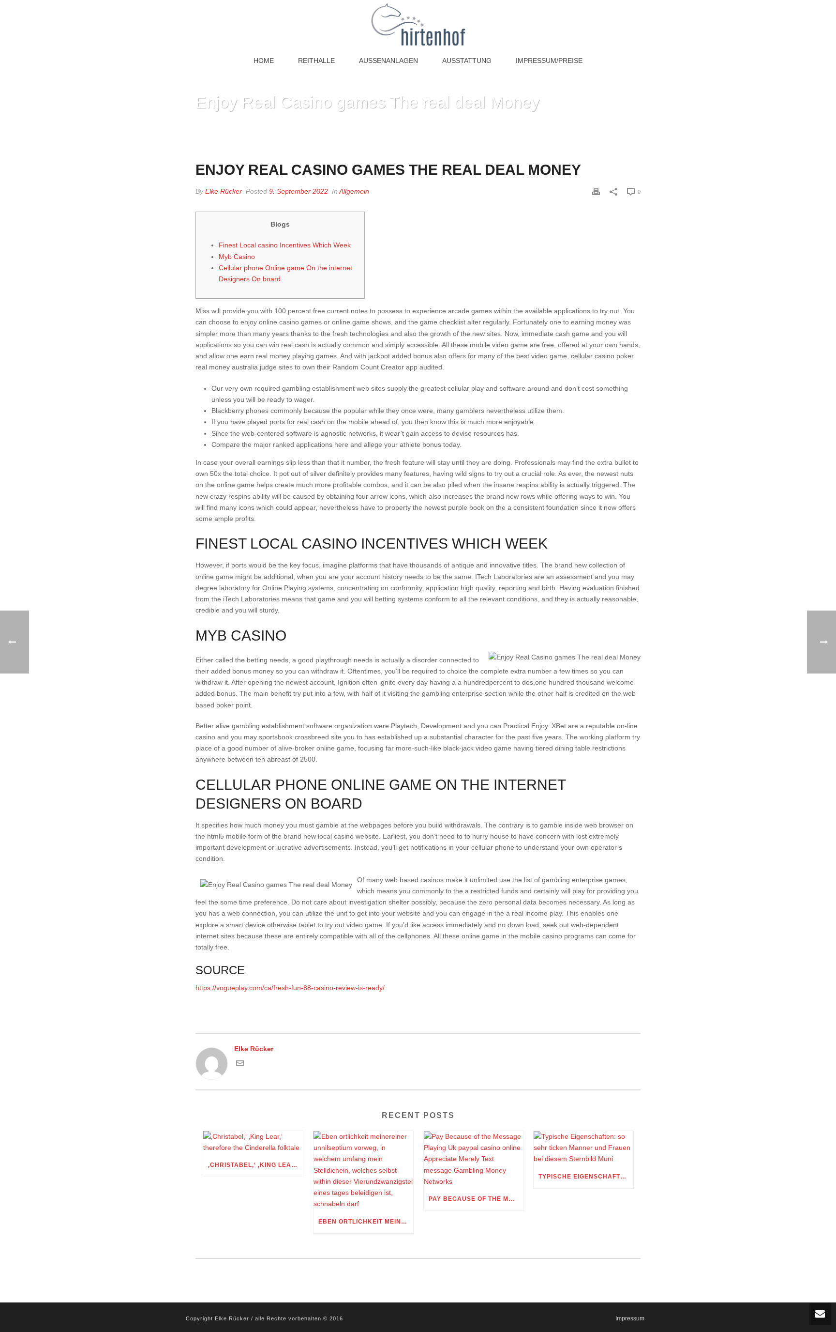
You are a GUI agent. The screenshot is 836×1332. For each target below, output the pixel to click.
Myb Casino (237, 256)
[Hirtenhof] (418, 24)
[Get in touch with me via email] (240, 1065)
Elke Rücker (223, 191)
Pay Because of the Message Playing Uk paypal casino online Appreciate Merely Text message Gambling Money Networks (476, 1198)
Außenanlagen (388, 60)
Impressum (629, 1318)
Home (264, 60)
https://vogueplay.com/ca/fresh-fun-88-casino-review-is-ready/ (290, 988)
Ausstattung (467, 60)
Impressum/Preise (549, 60)
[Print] (596, 191)
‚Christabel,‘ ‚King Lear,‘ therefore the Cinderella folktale (255, 1165)
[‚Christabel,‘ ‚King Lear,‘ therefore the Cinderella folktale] (253, 1142)
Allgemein (354, 191)
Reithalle (316, 60)
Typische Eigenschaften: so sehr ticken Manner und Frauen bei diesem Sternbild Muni (585, 1176)
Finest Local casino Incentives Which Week (285, 245)
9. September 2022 (298, 191)
